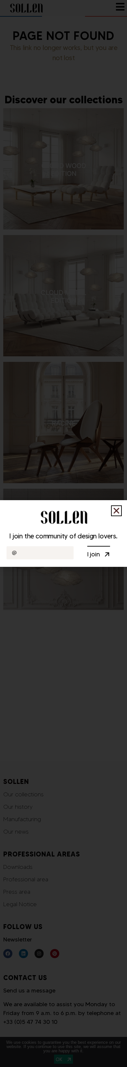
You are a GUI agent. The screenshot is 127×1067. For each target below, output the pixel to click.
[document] (63, 533)
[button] (116, 511)
